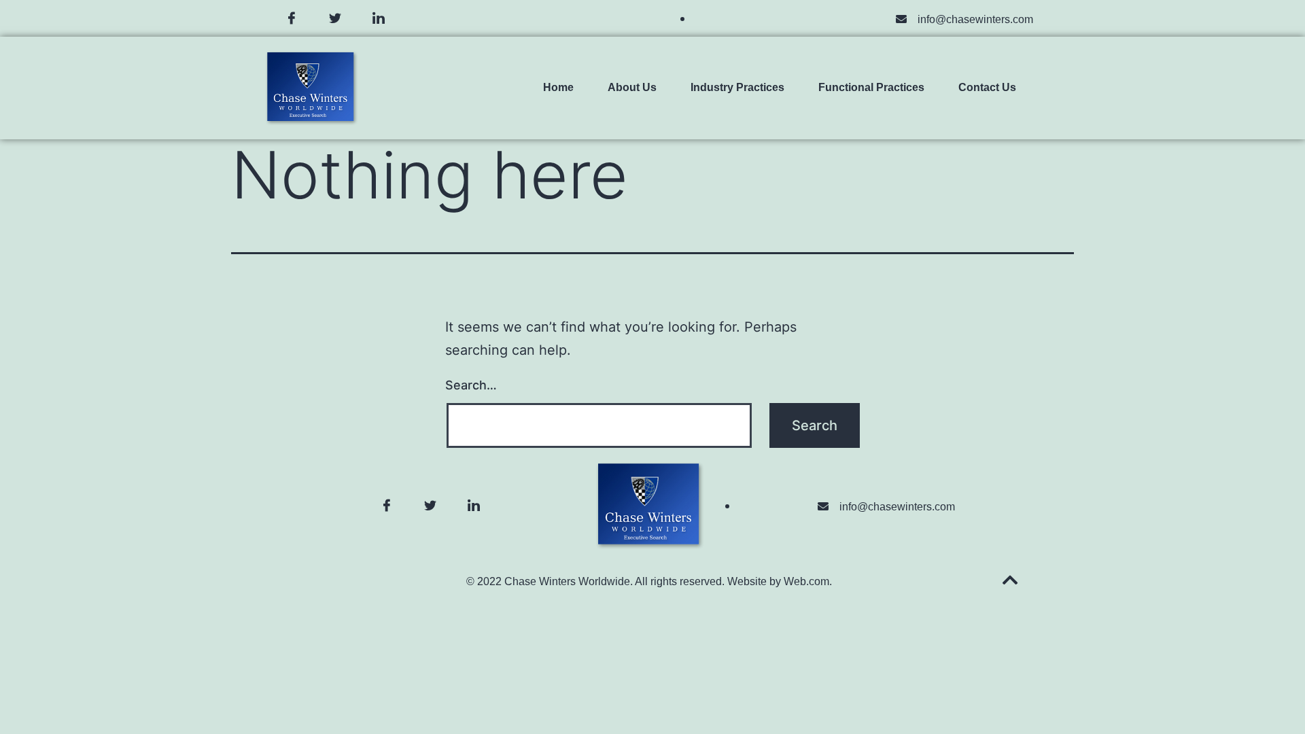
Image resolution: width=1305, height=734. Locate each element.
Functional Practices (871, 87)
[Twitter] (335, 18)
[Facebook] (291, 18)
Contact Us (987, 87)
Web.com (806, 581)
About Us (632, 87)
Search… (471, 385)
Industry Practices (737, 87)
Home (558, 87)
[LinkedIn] (378, 18)
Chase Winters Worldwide (567, 581)
